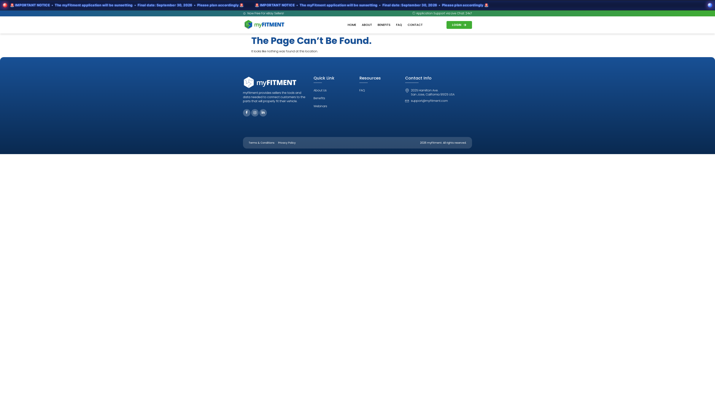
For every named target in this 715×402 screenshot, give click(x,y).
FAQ (399, 25)
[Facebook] (246, 113)
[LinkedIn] (263, 113)
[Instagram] (255, 113)
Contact (415, 25)
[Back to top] (706, 393)
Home (352, 25)
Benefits (384, 25)
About (367, 25)
